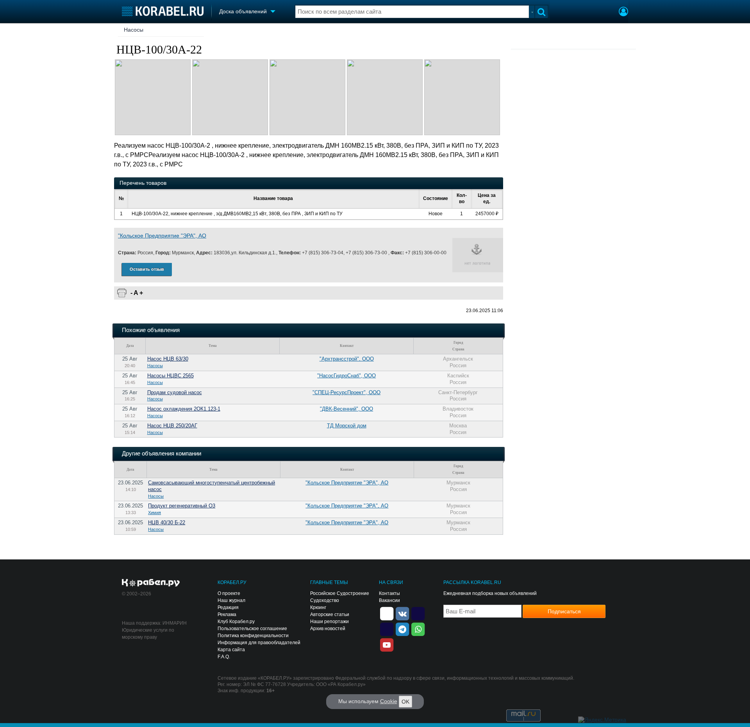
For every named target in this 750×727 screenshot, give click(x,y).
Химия (154, 512)
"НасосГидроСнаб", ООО (346, 376)
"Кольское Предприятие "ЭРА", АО (162, 235)
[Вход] (623, 12)
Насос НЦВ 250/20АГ (172, 426)
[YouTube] (387, 644)
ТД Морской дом (346, 426)
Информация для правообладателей (259, 642)
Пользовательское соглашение (252, 628)
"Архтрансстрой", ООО (347, 359)
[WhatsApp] (418, 628)
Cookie (388, 701)
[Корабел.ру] (151, 583)
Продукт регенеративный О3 (181, 506)
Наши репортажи (329, 621)
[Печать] (122, 293)
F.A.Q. (224, 656)
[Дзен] (387, 613)
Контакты (389, 593)
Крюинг (318, 607)
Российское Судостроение (339, 593)
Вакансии (389, 600)
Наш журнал (231, 600)
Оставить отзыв (147, 269)
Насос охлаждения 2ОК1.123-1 (183, 409)
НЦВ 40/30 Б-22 (166, 522)
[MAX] (387, 628)
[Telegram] (402, 628)
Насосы (133, 30)
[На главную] (163, 11)
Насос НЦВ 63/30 (167, 359)
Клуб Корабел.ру (236, 621)
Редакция (228, 607)
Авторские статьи (329, 614)
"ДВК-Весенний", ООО (346, 409)
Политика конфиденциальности (253, 635)
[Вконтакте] (402, 613)
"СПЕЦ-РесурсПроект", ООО (346, 392)
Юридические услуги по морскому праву (148, 633)
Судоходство (324, 600)
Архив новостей (327, 628)
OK (405, 701)
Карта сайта (231, 649)
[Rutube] (418, 613)
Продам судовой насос (174, 392)
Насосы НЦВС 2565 (170, 376)
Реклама (227, 614)
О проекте (229, 593)
